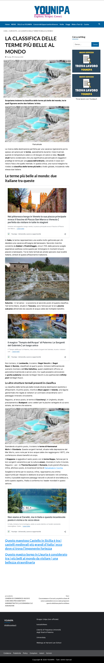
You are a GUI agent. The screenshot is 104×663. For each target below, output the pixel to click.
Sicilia (62, 24)
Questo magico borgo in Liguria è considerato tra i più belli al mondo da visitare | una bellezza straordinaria (36, 558)
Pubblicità (17, 653)
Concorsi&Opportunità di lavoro (45, 24)
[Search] (99, 24)
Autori (41, 653)
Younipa (9, 57)
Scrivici (49, 653)
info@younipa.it (10, 625)
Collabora (7, 653)
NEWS (13, 24)
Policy (25, 653)
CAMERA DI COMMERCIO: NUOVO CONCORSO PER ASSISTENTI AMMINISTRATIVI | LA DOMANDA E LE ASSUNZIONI (19, 601)
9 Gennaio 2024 (18, 57)
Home (7, 24)
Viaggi (67, 24)
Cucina (86, 24)
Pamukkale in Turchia (53, 468)
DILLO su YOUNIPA (24, 24)
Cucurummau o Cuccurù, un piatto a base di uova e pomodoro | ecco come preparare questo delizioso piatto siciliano (54, 599)
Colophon (33, 653)
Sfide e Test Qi (77, 24)
